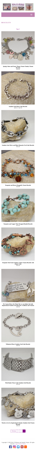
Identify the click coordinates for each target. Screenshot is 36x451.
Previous (14, 431)
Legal (16, 443)
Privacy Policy (22, 443)
